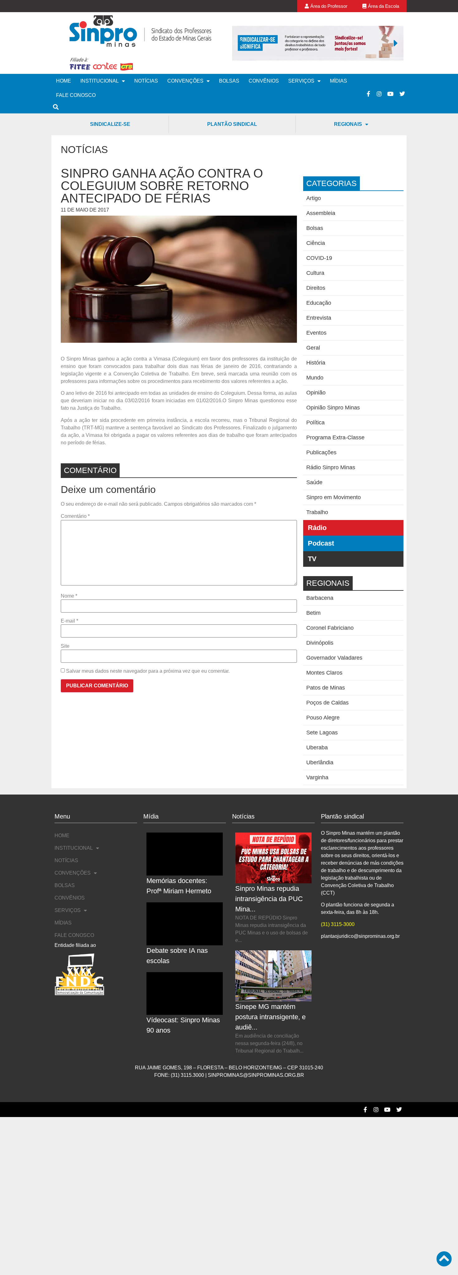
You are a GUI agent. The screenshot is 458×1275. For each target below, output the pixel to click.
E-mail (69, 620)
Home (63, 81)
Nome (69, 596)
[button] (240, 43)
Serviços (301, 81)
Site (65, 646)
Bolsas (229, 81)
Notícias (146, 81)
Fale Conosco (76, 95)
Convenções (185, 81)
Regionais (348, 124)
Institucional (99, 81)
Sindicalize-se (110, 124)
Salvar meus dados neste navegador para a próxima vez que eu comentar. (148, 671)
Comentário (75, 516)
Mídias (338, 81)
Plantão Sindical (232, 124)
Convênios (264, 81)
